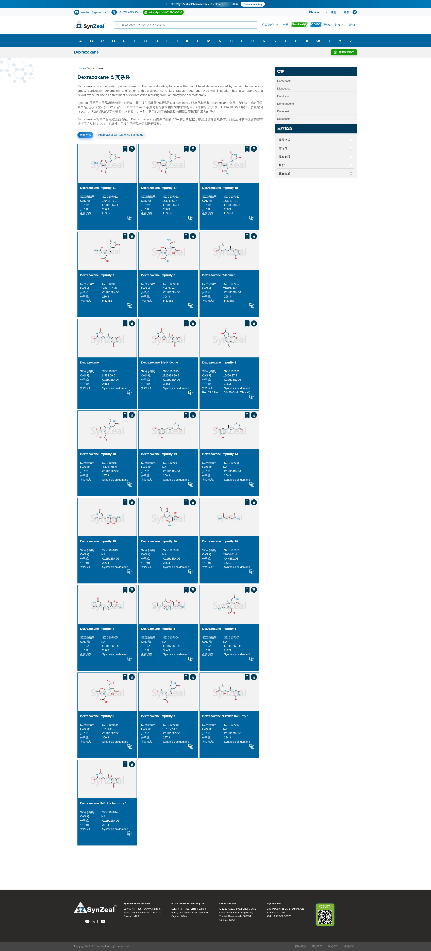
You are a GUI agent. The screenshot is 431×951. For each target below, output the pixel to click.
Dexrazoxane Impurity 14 (220, 454)
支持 (337, 25)
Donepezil (283, 111)
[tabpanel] (215, 4)
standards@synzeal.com (94, 12)
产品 (286, 25)
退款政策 (316, 946)
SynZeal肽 (299, 24)
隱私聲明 (300, 946)
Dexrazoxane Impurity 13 (159, 454)
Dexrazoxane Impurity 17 (159, 187)
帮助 (352, 25)
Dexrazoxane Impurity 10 (98, 454)
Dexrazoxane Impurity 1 (219, 362)
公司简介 (268, 25)
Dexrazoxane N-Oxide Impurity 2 (103, 803)
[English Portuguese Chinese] (314, 12)
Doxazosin (283, 118)
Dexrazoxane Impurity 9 (158, 716)
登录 (346, 12)
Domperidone (285, 103)
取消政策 (333, 946)
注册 (333, 12)
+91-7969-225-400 (129, 12)
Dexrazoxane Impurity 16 (159, 541)
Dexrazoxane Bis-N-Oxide (159, 362)
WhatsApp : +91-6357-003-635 (165, 12)
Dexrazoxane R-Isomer (218, 275)
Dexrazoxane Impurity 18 (220, 187)
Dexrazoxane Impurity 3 (97, 275)
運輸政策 (349, 946)
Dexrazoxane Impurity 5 (158, 628)
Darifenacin (284, 81)
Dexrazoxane (89, 362)
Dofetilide (283, 96)
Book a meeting (253, 4)
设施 (327, 25)
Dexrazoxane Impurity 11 (98, 187)
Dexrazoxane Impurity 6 (219, 628)
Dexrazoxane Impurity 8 (97, 716)
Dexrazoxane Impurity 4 (97, 628)
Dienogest (283, 88)
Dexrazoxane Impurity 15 (98, 541)
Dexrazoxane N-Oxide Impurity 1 (225, 716)
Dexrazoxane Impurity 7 (158, 275)
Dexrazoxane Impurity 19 (220, 541)
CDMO (316, 24)
